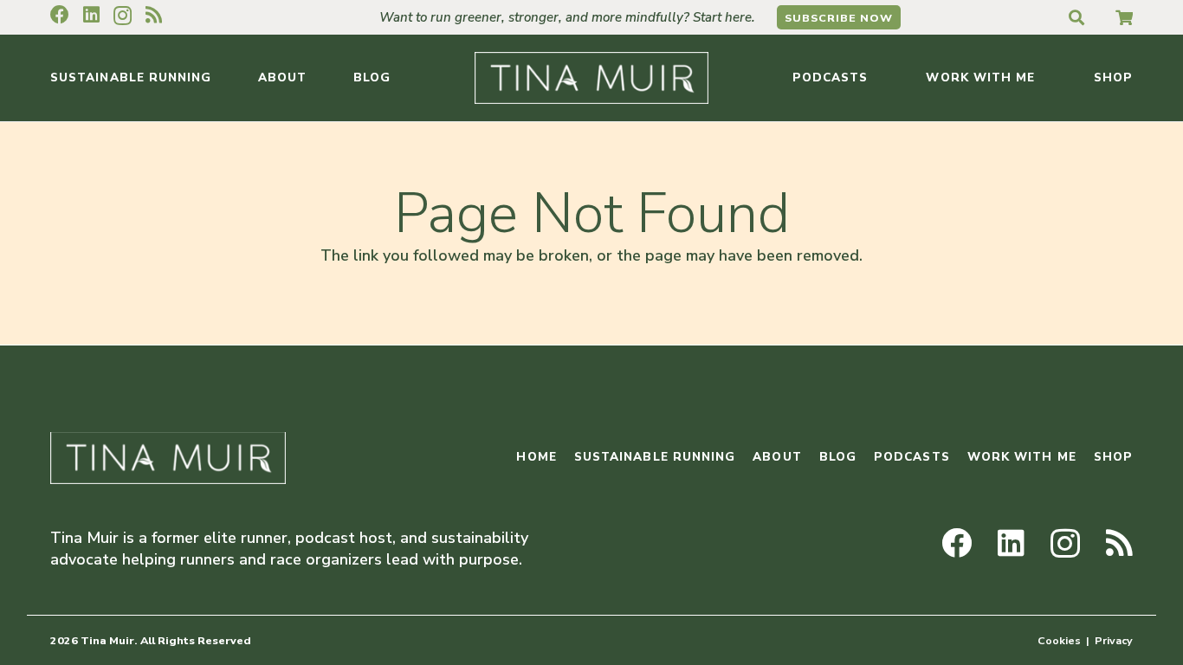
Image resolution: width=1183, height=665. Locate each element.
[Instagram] (122, 15)
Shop (1113, 457)
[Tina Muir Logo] (591, 78)
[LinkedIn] (91, 14)
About (777, 457)
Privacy (1114, 640)
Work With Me (1021, 457)
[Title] (1124, 17)
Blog (838, 457)
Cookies (1059, 640)
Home (536, 457)
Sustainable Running (655, 457)
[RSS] (153, 14)
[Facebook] (59, 14)
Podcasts (912, 457)
